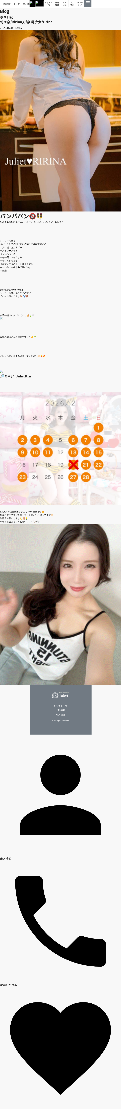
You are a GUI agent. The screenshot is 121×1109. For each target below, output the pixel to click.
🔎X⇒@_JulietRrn (15, 376)
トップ (17, 4)
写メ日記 (64, 3)
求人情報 (72, 3)
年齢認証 (7, 4)
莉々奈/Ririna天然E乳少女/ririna (26, 21)
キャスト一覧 (48, 3)
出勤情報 (57, 3)
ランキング (80, 3)
